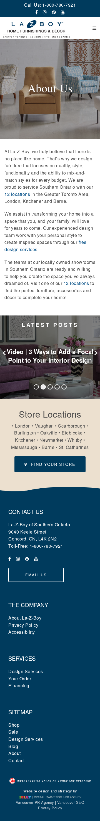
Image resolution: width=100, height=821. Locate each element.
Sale (13, 732)
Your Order (19, 678)
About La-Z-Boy (24, 618)
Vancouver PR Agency (35, 802)
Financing (18, 685)
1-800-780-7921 (59, 5)
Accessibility (21, 632)
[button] (94, 28)
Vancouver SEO (70, 802)
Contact (16, 760)
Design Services (25, 671)
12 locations (17, 194)
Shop (13, 725)
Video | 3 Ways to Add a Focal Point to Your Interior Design (50, 356)
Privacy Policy (23, 625)
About (14, 753)
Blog (13, 746)
